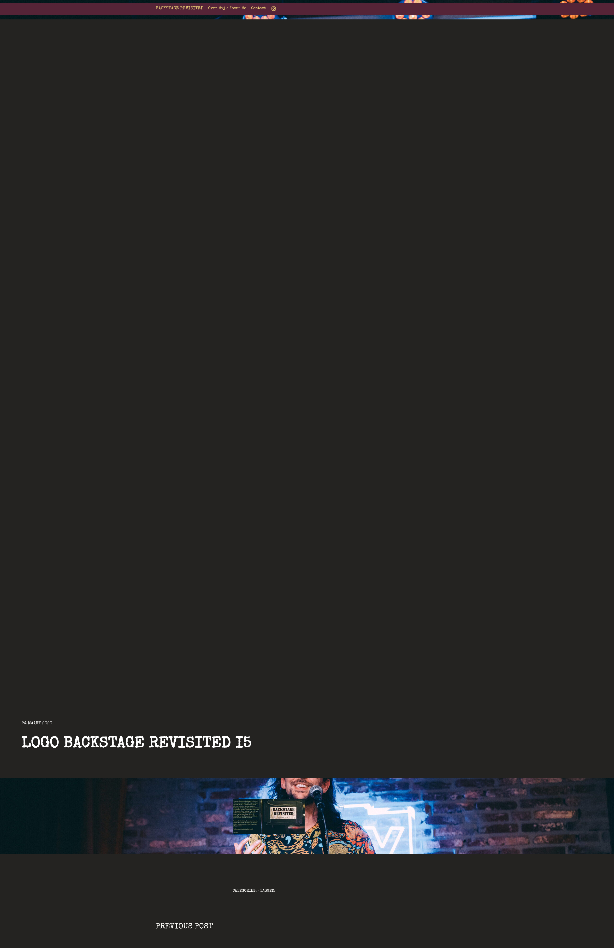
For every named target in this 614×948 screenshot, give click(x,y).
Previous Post (184, 927)
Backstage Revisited (179, 8)
